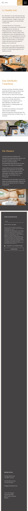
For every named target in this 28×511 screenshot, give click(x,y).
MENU (6, 2)
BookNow (25, 3)
